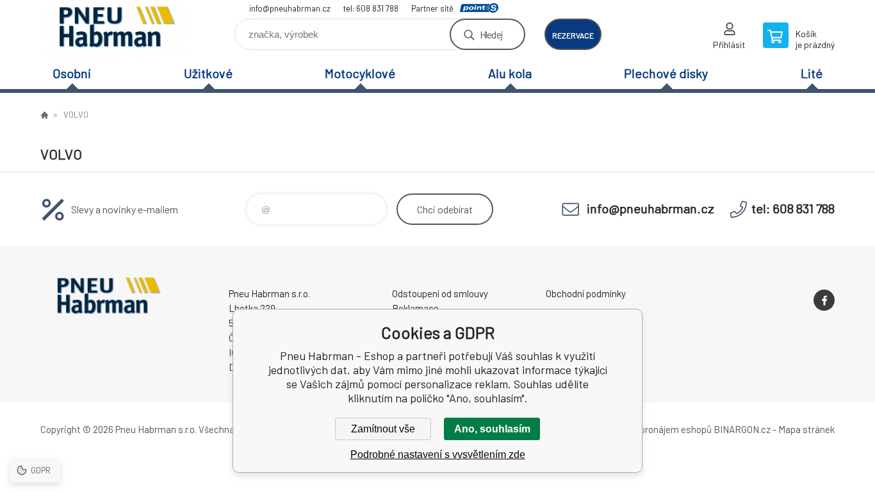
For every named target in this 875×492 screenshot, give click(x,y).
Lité (811, 73)
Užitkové (208, 73)
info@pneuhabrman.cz (290, 8)
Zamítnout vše (383, 428)
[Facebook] (824, 300)
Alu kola (510, 73)
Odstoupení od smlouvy (440, 293)
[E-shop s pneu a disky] (44, 115)
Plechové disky (666, 73)
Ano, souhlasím (492, 428)
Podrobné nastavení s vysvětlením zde (437, 454)
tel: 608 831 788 (370, 8)
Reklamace (415, 308)
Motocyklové (360, 73)
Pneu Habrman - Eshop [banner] (117, 30)
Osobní (72, 73)
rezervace (573, 35)
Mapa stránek (806, 429)
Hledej (491, 34)
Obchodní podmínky (586, 293)
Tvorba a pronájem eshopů (657, 429)
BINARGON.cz (742, 429)
